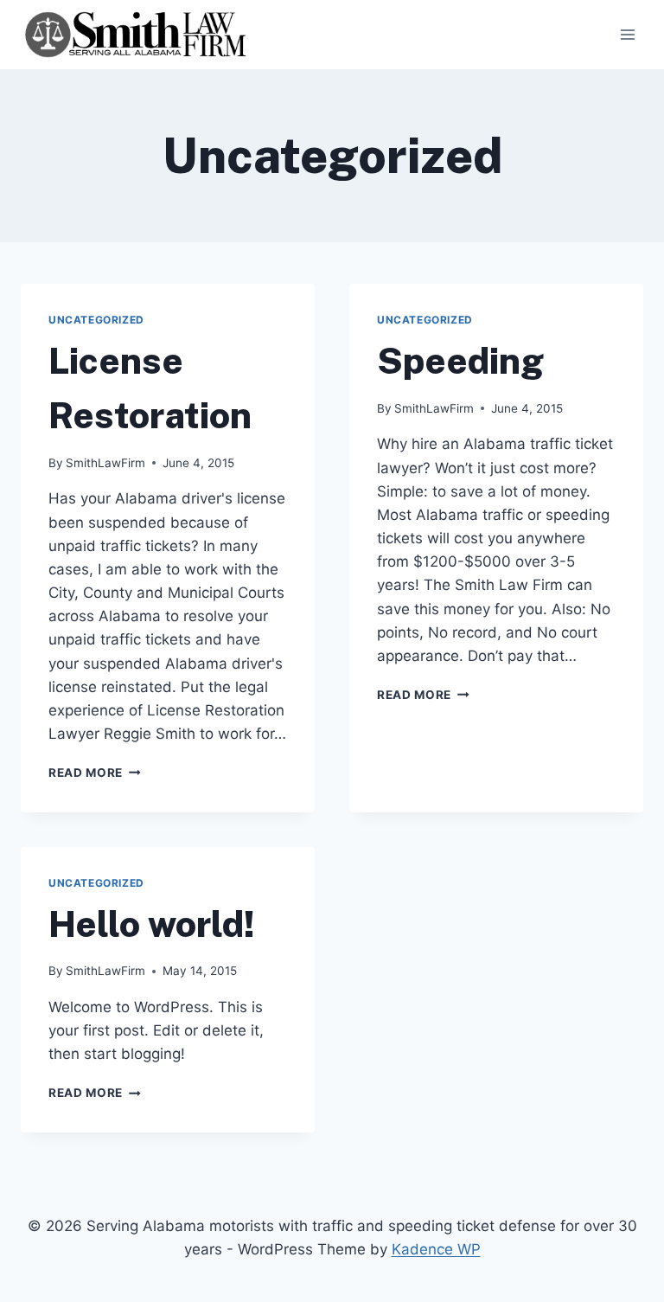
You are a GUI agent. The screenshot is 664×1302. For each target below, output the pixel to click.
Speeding (460, 360)
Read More (94, 772)
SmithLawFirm (105, 463)
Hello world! (151, 923)
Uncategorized (96, 319)
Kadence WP (436, 1249)
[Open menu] (627, 34)
